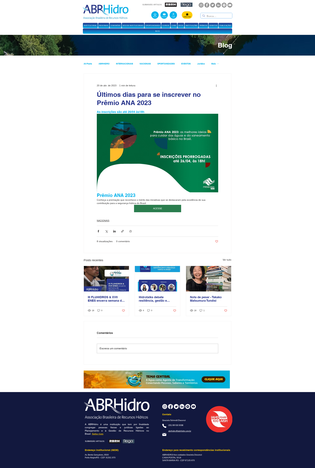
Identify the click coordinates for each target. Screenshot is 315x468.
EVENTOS (186, 63)
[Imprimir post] (130, 231)
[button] (90, 25)
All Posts (88, 63)
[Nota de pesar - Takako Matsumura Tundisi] (208, 278)
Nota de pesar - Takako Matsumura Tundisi (206, 298)
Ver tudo (227, 259)
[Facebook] (206, 5)
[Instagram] (201, 5)
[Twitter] (212, 5)
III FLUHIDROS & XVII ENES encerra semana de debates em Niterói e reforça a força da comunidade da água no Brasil (105, 298)
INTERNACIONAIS (124, 63)
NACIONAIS (145, 63)
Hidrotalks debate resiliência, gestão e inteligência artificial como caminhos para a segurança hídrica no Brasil (157, 298)
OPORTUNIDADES (166, 63)
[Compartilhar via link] (122, 231)
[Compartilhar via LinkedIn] (114, 231)
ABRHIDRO (104, 63)
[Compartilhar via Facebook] (98, 231)
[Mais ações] (216, 85)
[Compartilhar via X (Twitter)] (106, 231)
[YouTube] (229, 5)
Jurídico (201, 63)
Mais (213, 63)
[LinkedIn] (218, 5)
